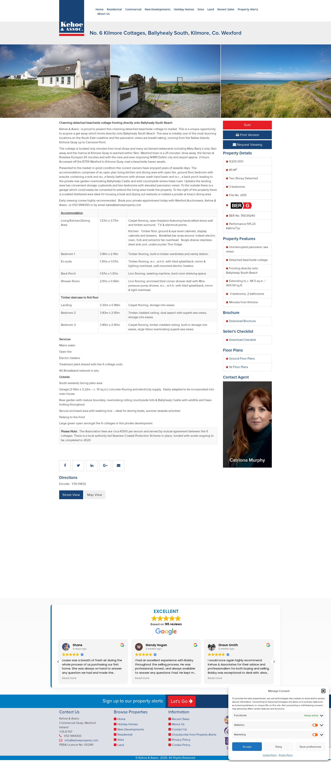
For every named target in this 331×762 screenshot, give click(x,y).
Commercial (133, 9)
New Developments (157, 9)
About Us (103, 14)
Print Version (249, 135)
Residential (114, 9)
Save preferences (310, 746)
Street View (71, 495)
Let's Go (180, 701)
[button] (323, 691)
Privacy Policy (286, 755)
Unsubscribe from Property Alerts (194, 735)
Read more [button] (69, 678)
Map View (94, 495)
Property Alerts (248, 9)
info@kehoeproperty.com (81, 740)
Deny (278, 746)
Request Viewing (249, 145)
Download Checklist (242, 340)
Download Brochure (242, 321)
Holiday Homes (184, 9)
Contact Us (179, 729)
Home (99, 9)
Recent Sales (225, 9)
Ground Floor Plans (242, 359)
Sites (200, 9)
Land (210, 9)
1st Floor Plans (238, 367)
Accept (247, 746)
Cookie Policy (270, 755)
